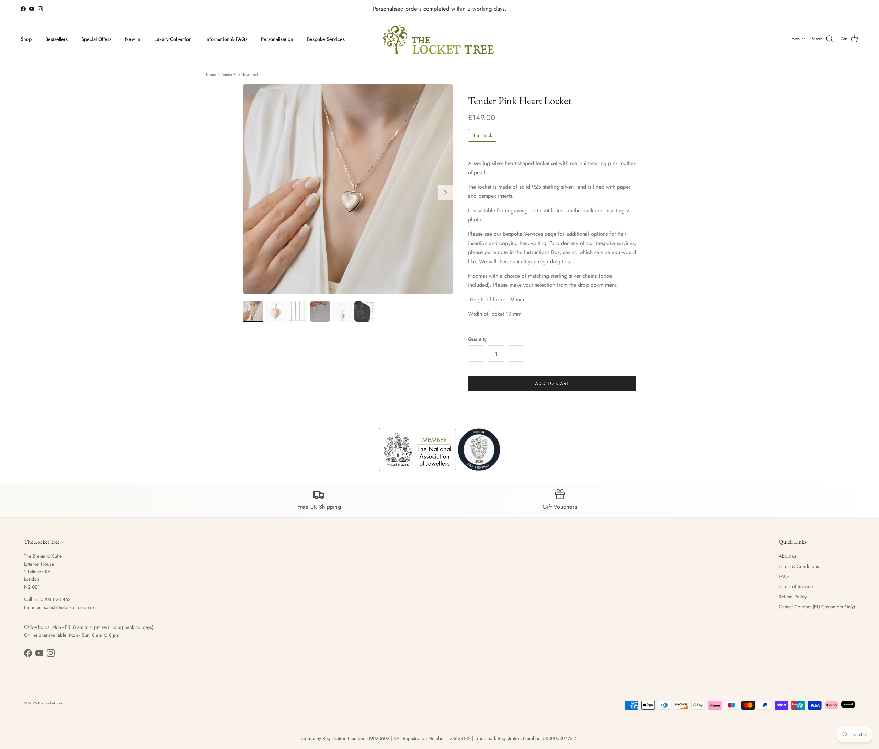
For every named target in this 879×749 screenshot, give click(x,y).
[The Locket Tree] (439, 39)
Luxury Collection (173, 39)
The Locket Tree (50, 703)
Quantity (477, 339)
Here (482, 9)
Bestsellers (56, 39)
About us (788, 556)
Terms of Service (796, 586)
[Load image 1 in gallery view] (348, 189)
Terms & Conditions (799, 566)
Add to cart (552, 383)
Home (211, 74)
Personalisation (277, 39)
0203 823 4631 (57, 599)
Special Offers (96, 39)
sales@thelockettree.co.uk (69, 607)
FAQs (784, 576)
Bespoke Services (326, 39)
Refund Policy (793, 596)
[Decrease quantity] (476, 353)
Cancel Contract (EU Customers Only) (817, 606)
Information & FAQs (226, 39)
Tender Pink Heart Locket (241, 74)
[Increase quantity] (516, 353)
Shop (26, 39)
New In (132, 39)
